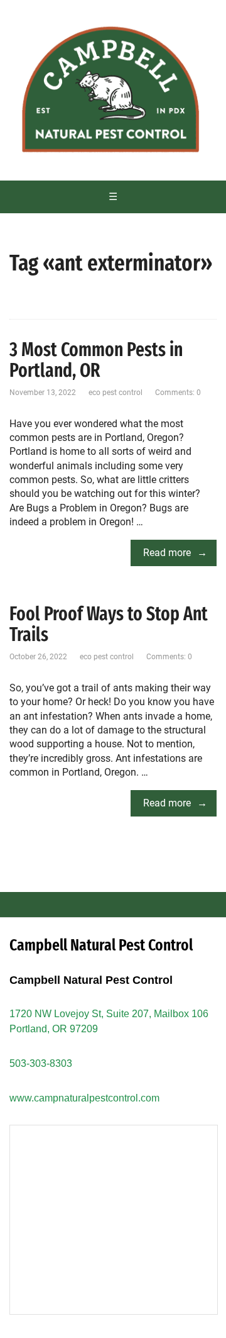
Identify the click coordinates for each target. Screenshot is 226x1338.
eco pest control (116, 392)
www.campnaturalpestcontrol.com (84, 1098)
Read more (167, 553)
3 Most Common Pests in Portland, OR (96, 360)
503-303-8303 (40, 1063)
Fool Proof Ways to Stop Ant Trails (108, 624)
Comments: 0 (178, 392)
